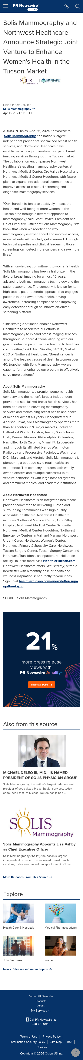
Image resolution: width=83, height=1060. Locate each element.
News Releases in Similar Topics (25, 969)
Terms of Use (28, 1036)
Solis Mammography (20, 136)
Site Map (56, 1042)
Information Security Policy (27, 1042)
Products (41, 1001)
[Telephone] (66, 6)
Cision (49, 1053)
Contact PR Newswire (41, 996)
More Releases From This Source (25, 877)
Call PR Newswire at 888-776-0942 (42, 1021)
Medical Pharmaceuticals (61, 927)
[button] (41, 80)
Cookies (42, 1047)
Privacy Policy (52, 1036)
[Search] (77, 6)
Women (49, 960)
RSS (69, 1042)
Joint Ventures (12, 960)
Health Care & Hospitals (18, 927)
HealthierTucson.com (59, 560)
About (40, 1006)
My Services (39, 1010)
